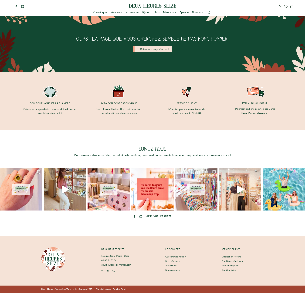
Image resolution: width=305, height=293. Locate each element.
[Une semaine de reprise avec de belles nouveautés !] (21, 189)
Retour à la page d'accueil (154, 49)
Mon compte (280, 9)
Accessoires (132, 13)
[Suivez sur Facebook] (16, 6)
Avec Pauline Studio (117, 289)
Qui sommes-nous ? (175, 256)
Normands (197, 13)
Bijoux (145, 13)
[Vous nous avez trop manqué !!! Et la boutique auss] (65, 189)
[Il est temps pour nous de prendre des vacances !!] (284, 189)
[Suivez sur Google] (113, 271)
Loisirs (156, 13)
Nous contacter (173, 270)
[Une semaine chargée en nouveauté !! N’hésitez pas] (196, 189)
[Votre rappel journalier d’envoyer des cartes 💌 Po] (152, 189)
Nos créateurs (172, 261)
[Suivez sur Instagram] (22, 6)
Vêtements (116, 13)
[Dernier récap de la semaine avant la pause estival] (109, 189)
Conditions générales (232, 261)
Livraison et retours (231, 256)
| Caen (115, 256)
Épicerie (184, 13)
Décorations (169, 13)
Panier (292, 9)
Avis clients (170, 265)
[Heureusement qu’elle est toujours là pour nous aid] (240, 189)
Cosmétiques (100, 13)
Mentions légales (229, 265)
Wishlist (286, 9)
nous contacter (194, 109)
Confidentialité (228, 270)
